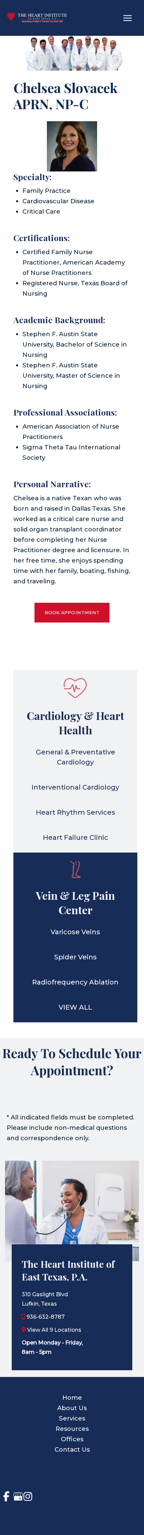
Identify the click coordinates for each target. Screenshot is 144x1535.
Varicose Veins (75, 932)
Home (72, 1397)
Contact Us (72, 1449)
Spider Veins (75, 957)
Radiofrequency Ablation (75, 982)
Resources (72, 1429)
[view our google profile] (16, 1496)
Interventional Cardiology (75, 787)
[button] (72, 613)
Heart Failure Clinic (75, 837)
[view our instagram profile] (27, 1496)
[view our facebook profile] (6, 1496)
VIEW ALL (75, 1007)
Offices (72, 1439)
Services (72, 1418)
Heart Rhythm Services (75, 812)
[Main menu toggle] (127, 17)
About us (72, 1408)
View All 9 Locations (54, 1330)
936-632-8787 (45, 1317)
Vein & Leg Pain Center (75, 902)
